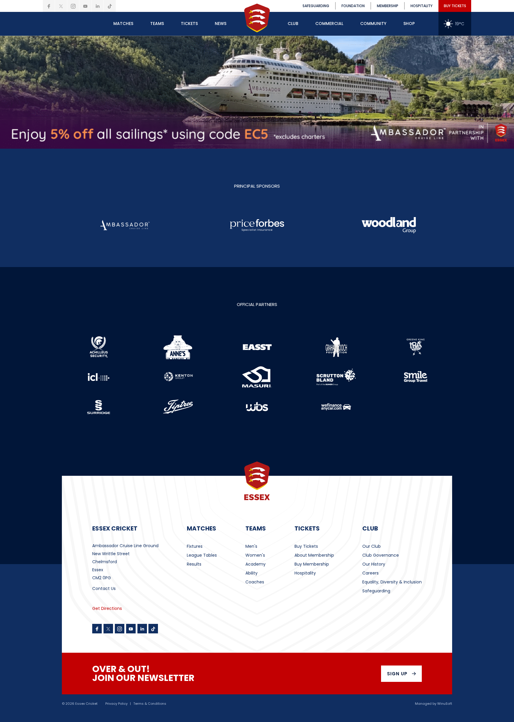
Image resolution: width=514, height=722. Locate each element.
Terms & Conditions (149, 703)
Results (194, 564)
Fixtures (195, 546)
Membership (387, 5)
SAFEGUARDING (316, 5)
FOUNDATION (353, 5)
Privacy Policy (116, 703)
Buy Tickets (306, 546)
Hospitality (305, 573)
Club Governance (380, 555)
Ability (251, 573)
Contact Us (104, 588)
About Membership (314, 555)
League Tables (202, 555)
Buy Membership (311, 564)
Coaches (254, 582)
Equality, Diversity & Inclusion (392, 582)
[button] (123, 24)
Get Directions (107, 608)
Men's (251, 546)
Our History (373, 564)
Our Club (371, 546)
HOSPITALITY (421, 5)
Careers (370, 573)
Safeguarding (376, 591)
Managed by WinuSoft (433, 703)
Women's (255, 555)
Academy (255, 564)
